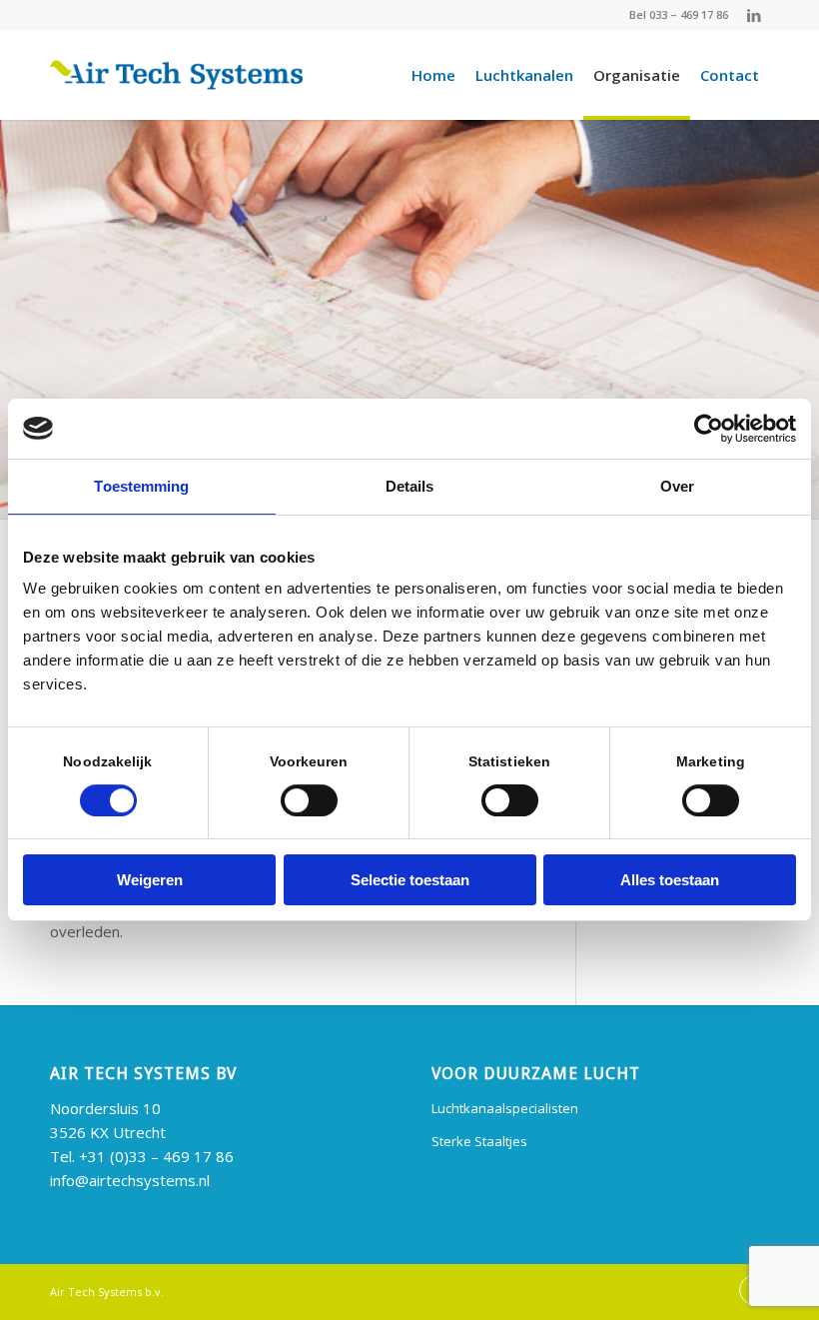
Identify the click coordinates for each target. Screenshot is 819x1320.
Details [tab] (410, 486)
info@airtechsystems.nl (130, 1180)
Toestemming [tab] (141, 486)
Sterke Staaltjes (479, 1141)
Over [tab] (677, 486)
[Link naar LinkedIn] (754, 15)
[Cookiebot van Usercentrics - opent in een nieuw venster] (708, 429)
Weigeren (150, 879)
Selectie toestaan (410, 879)
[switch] (309, 800)
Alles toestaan (669, 879)
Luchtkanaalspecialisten (504, 1108)
